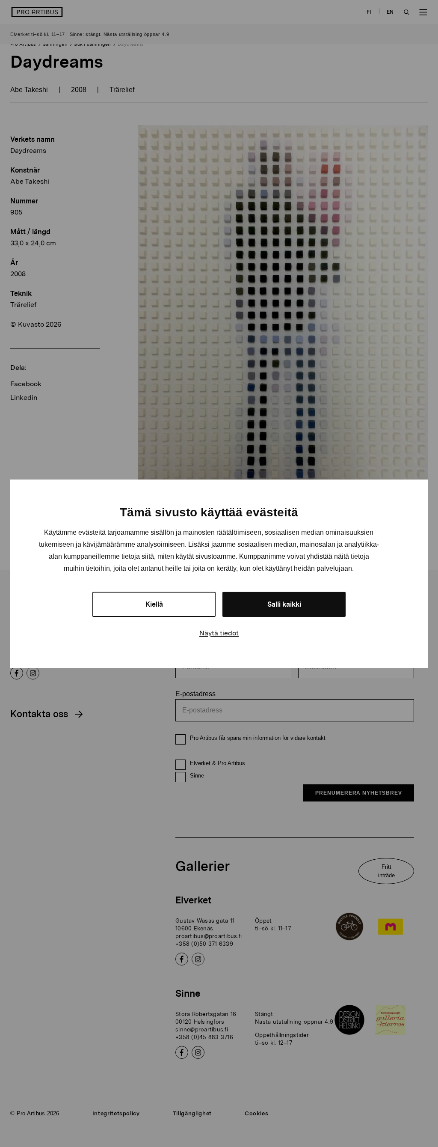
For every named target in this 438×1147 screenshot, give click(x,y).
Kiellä (154, 604)
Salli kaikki (284, 604)
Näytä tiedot (219, 633)
